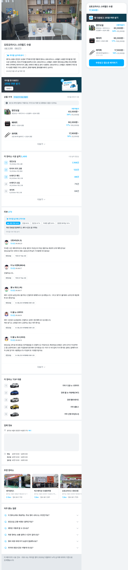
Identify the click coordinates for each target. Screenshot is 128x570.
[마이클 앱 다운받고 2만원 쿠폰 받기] (42, 84)
